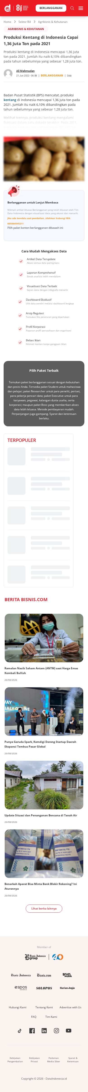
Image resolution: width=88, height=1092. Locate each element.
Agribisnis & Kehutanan (52, 22)
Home (7, 22)
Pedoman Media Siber (53, 1059)
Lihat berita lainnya (44, 908)
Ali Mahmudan (25, 71)
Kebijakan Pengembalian (15, 1059)
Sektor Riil (25, 22)
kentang (10, 100)
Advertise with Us (70, 1007)
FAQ (33, 1017)
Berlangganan (51, 8)
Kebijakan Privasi (34, 1059)
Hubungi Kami (17, 1007)
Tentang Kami (44, 1007)
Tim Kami (51, 1017)
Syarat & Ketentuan (73, 1059)
